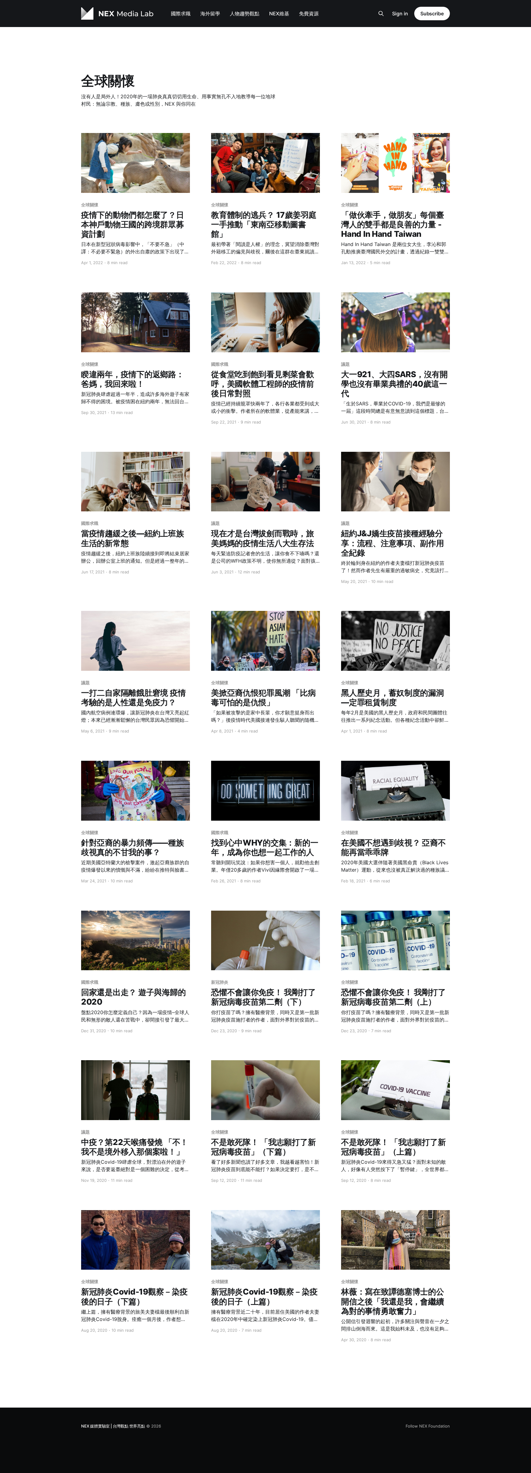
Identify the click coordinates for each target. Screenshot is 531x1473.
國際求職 (181, 13)
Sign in (400, 13)
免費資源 (309, 13)
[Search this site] (381, 13)
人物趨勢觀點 (244, 13)
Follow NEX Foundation (428, 1426)
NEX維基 (279, 13)
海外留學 (210, 13)
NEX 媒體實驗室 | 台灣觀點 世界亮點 (113, 1426)
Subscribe (432, 13)
